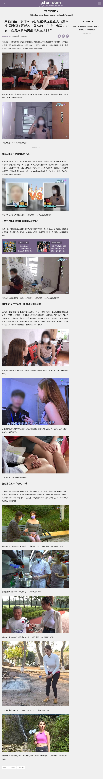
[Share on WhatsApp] (63, 36)
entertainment (6, 36)
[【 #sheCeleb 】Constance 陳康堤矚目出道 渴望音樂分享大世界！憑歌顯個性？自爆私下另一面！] (9, 246)
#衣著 (4, 767)
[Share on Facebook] (59, 36)
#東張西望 (12, 767)
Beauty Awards (49, 15)
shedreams (38, 15)
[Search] (4, 4)
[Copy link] (67, 36)
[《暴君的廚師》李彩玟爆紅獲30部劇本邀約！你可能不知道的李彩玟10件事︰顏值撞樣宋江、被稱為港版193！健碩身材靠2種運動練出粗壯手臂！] (43, 246)
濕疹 (31, 15)
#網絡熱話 (21, 767)
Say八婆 (16, 36)
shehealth (69, 15)
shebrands (61, 15)
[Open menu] (99, 4)
